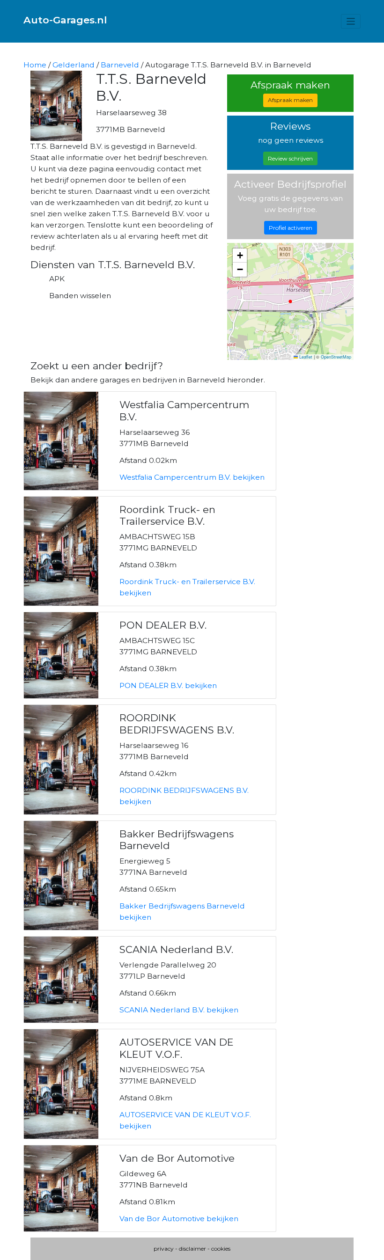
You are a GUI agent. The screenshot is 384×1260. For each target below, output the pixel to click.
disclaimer (192, 1248)
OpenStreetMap (336, 357)
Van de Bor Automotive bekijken (178, 1218)
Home (34, 64)
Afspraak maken (290, 99)
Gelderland (73, 64)
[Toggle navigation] (351, 21)
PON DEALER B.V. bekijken (168, 685)
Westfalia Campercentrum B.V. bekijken (192, 477)
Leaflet (305, 357)
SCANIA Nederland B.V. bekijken (178, 1009)
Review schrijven (290, 158)
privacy (164, 1248)
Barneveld (120, 64)
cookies (220, 1248)
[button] (240, 256)
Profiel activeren (290, 227)
